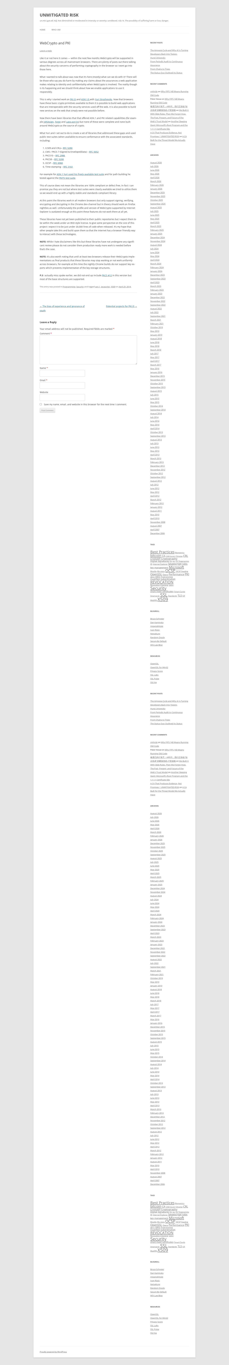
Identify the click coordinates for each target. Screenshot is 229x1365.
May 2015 (154, 402)
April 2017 (154, 361)
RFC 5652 (94, 151)
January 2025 (156, 233)
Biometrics (179, 552)
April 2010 (154, 518)
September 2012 (157, 477)
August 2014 (156, 413)
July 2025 (154, 211)
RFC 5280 (67, 148)
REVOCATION (161, 582)
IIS (151, 564)
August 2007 (156, 525)
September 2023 (157, 278)
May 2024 (154, 256)
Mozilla (153, 571)
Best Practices (162, 551)
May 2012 (154, 492)
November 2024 (157, 241)
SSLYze (153, 682)
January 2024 (156, 271)
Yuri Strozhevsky (103, 99)
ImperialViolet (156, 626)
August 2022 (156, 308)
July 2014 (154, 417)
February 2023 (157, 290)
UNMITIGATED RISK (59, 15)
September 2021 (157, 316)
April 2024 (154, 260)
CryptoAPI (155, 558)
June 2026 (154, 170)
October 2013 (156, 432)
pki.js (152, 576)
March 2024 (155, 263)
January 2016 (156, 372)
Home (42, 29)
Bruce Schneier (157, 618)
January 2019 (156, 334)
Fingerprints (184, 561)
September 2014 (157, 409)
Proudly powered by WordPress (53, 1351)
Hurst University (157, 57)
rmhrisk (153, 91)
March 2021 (155, 319)
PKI (187, 574)
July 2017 (154, 353)
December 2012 (157, 466)
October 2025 (156, 200)
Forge (58, 121)
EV (177, 561)
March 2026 (155, 181)
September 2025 (157, 203)
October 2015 (156, 383)
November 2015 (157, 379)
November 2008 (157, 522)
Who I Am (56, 29)
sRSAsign (49, 121)
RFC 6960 (58, 162)
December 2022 (157, 297)
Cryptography (169, 558)
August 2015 (156, 391)
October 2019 (156, 327)
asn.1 (97, 286)
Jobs (184, 564)
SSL (163, 595)
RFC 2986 (60, 155)
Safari (171, 585)
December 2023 (157, 275)
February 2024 (157, 267)
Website (44, 392)
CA (163, 556)
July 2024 (154, 248)
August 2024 (156, 245)
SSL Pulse (154, 678)
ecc (174, 561)
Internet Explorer (160, 564)
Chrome (179, 556)
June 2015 (154, 398)
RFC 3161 (68, 166)
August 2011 (156, 510)
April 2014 (154, 428)
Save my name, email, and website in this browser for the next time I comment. (85, 404)
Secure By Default (158, 641)
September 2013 (157, 436)
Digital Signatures (159, 561)
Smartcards (155, 596)
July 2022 (154, 312)
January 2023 (156, 293)
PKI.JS (73, 99)
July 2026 (154, 166)
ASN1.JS (85, 99)
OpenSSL (156, 574)
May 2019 (154, 331)
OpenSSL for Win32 (159, 667)
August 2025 (156, 207)
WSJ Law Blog (156, 644)
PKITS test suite (67, 177)
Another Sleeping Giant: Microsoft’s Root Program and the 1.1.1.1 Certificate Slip (169, 125)
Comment (46, 333)
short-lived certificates (162, 591)
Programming (69, 286)
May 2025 (154, 218)
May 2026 (154, 173)
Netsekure (155, 633)
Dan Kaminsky (157, 622)
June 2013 (154, 447)
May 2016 (154, 368)
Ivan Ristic (155, 630)
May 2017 (154, 357)
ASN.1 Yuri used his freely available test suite (80, 174)
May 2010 (154, 514)
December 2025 (157, 192)
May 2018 (154, 346)
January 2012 (156, 507)
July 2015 (154, 394)
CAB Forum (170, 556)
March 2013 (155, 458)
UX (183, 595)
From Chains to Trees (160, 69)
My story (161, 571)
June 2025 (154, 215)
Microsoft (176, 567)
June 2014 (154, 421)
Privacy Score (156, 671)
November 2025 (157, 196)
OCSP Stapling (182, 571)
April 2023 (154, 282)
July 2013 (154, 443)
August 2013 (156, 439)
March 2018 (155, 349)
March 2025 (155, 226)
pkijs (157, 576)
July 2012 (154, 484)
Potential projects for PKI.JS (121, 306)
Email (43, 380)
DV (171, 561)
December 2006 (157, 533)
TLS (180, 595)
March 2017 (155, 364)
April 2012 (154, 495)
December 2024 (157, 237)
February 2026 (157, 185)
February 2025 (157, 230)
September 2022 (157, 304)
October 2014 (156, 406)
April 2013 (154, 454)
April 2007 (154, 529)
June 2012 (154, 488)
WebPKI (153, 600)
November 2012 (157, 469)
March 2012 (155, 499)
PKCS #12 (107, 275)
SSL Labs (154, 674)
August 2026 (156, 162)
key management (159, 567)
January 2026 (156, 188)
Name (44, 368)
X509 (113, 286)
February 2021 (157, 323)
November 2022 (157, 301)
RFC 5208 (59, 159)
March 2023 (155, 286)
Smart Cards (179, 591)
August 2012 (156, 480)
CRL (185, 556)
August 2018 (156, 338)
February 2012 (157, 503)
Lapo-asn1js (72, 121)
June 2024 (154, 252)
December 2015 (157, 376)
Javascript (105, 286)
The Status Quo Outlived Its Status (166, 72)
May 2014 (154, 424)
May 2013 (154, 451)
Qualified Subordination (162, 578)
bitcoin (155, 555)
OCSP (170, 570)
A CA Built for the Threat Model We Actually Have (168, 140)
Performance (176, 574)
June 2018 (154, 342)
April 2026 (154, 177)
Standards (172, 595)
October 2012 (156, 473)
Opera (165, 574)
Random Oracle (157, 637)
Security (80, 286)
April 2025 (154, 222)
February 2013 (157, 462)
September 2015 (157, 387)
